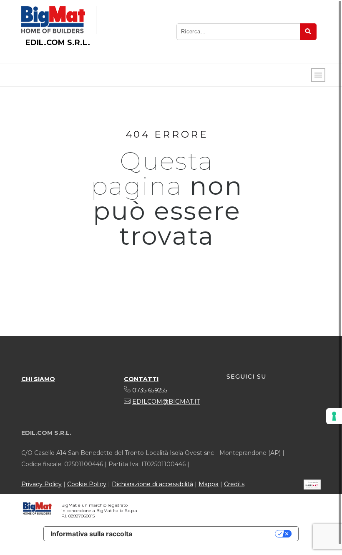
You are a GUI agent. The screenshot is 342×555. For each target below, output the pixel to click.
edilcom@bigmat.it (166, 401)
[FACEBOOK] (233, 402)
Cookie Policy (86, 484)
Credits (234, 484)
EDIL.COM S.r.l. (57, 42)
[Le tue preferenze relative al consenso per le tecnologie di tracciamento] (334, 416)
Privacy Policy (41, 484)
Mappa (209, 484)
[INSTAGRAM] (248, 402)
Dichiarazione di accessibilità (152, 484)
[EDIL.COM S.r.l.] (53, 20)
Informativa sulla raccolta (91, 534)
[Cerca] (308, 31)
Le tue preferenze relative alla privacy (207, 534)
